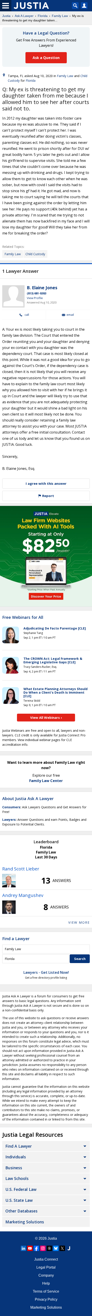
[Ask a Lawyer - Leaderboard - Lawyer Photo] (9, 880)
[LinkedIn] (23, 1248)
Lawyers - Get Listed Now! (46, 972)
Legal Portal (46, 1267)
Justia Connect (46, 1259)
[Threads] (49, 1248)
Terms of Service (46, 1291)
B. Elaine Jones (42, 288)
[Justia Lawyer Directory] (68, 1248)
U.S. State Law (19, 1200)
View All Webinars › (46, 717)
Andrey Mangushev (22, 895)
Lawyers (9, 819)
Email (70, 315)
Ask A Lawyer (24, 16)
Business (13, 1167)
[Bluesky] (56, 1248)
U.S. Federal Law (20, 1189)
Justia (6, 16)
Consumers (11, 807)
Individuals (15, 1156)
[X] (62, 1248)
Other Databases (21, 1211)
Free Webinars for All (22, 617)
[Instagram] (43, 1248)
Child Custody (35, 254)
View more (79, 922)
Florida (43, 16)
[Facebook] (36, 1248)
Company (46, 1275)
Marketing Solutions (24, 1221)
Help (46, 1283)
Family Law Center (46, 780)
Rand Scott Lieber (20, 869)
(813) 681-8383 (36, 293)
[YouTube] (30, 1248)
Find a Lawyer (15, 938)
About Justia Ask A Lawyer (28, 798)
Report (47, 495)
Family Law (60, 16)
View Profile (35, 298)
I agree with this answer (46, 483)
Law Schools (17, 1178)
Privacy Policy (46, 1299)
